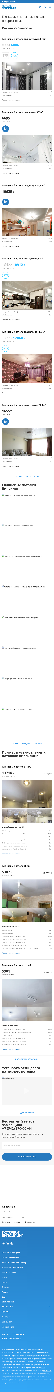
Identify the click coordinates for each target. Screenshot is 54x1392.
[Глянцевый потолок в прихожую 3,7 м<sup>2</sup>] (27, 76)
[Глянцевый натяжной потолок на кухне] (27, 630)
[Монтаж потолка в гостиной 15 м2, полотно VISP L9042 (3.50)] (27, 794)
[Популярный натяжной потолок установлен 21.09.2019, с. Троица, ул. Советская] (27, 691)
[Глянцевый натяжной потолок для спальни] (27, 569)
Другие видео (27, 1112)
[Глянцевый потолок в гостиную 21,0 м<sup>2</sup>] (27, 442)
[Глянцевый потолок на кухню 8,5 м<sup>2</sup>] (27, 295)
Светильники (8, 1302)
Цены (4, 1282)
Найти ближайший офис (13, 1267)
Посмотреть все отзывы (27, 1059)
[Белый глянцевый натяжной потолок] (27, 661)
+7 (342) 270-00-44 (12, 1222)
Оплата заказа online (11, 1257)
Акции (5, 1292)
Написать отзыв (9, 1272)
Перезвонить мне (27, 1157)
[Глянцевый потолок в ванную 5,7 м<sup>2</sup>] (27, 149)
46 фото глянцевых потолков (27, 743)
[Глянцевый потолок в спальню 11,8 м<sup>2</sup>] (27, 368)
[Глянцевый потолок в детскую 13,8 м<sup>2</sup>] (27, 222)
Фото (4, 1277)
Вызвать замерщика (11, 1252)
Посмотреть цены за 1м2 (27, 476)
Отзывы (5, 1287)
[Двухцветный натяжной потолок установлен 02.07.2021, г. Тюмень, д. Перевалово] (27, 722)
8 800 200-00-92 (11, 1338)
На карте (31, 1222)
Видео (5, 1297)
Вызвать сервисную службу (14, 1262)
